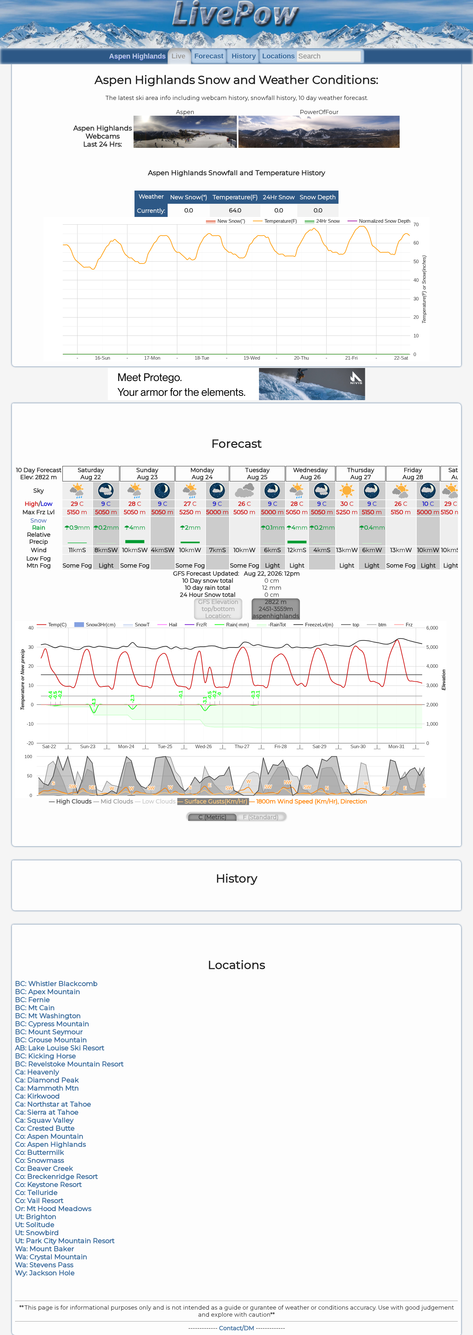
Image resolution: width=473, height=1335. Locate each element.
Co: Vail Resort (39, 1200)
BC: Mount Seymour (49, 1032)
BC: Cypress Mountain (52, 1024)
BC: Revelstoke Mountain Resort (69, 1064)
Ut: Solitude (34, 1225)
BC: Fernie (32, 1000)
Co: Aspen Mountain (49, 1136)
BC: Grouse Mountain (51, 1040)
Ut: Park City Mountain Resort (65, 1241)
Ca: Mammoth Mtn (47, 1088)
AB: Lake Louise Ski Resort (59, 1048)
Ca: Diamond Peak (47, 1080)
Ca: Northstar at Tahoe (53, 1104)
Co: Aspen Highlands (50, 1144)
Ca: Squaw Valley (44, 1120)
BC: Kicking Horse (45, 1056)
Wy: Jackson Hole (45, 1273)
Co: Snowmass (39, 1160)
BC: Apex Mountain (47, 992)
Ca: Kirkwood (37, 1096)
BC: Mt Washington (48, 1016)
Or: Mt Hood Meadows (53, 1209)
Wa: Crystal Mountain (51, 1257)
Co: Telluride (36, 1192)
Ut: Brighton (35, 1217)
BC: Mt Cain (35, 1008)
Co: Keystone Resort (48, 1184)
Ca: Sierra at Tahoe (47, 1112)
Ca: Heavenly (37, 1072)
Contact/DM (236, 1328)
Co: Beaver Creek (44, 1168)
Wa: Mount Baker (44, 1249)
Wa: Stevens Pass (44, 1265)
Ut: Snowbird (37, 1233)
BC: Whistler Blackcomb (56, 984)
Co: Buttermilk (39, 1152)
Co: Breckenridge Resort (56, 1176)
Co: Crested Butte (45, 1128)
